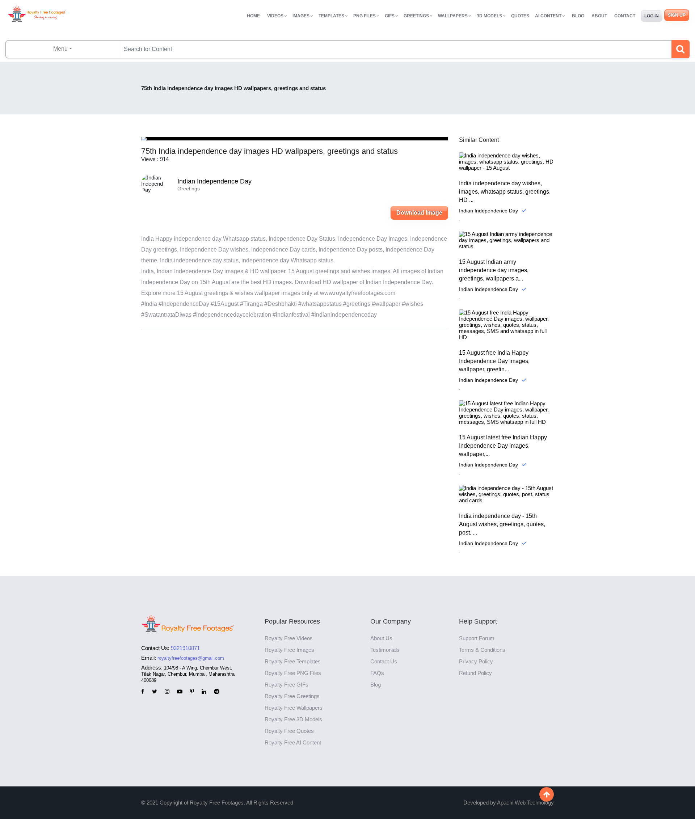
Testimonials (385, 650)
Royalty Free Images (289, 650)
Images (300, 15)
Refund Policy (475, 673)
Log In (651, 15)
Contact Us (383, 661)
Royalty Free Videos (289, 638)
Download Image (419, 213)
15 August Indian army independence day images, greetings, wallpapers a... (493, 270)
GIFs (390, 15)
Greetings (416, 15)
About (599, 15)
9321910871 (185, 648)
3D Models (489, 15)
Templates (331, 15)
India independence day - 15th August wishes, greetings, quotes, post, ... (502, 524)
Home (253, 15)
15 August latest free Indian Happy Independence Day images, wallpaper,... (503, 445)
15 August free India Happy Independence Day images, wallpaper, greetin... (494, 361)
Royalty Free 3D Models (293, 719)
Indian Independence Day (214, 181)
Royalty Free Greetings (292, 696)
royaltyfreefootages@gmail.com (190, 658)
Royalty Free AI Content (293, 742)
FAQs (377, 673)
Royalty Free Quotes (289, 731)
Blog (578, 15)
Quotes (520, 15)
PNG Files (364, 15)
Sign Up (677, 15)
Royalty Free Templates (293, 661)
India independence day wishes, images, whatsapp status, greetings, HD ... (505, 191)
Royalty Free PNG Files (293, 673)
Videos (275, 15)
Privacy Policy (476, 661)
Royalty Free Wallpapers (294, 708)
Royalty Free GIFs (286, 684)
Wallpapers (453, 15)
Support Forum (476, 638)
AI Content (548, 15)
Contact (624, 15)
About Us (381, 638)
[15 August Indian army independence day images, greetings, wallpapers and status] (506, 240)
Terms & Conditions (482, 650)
